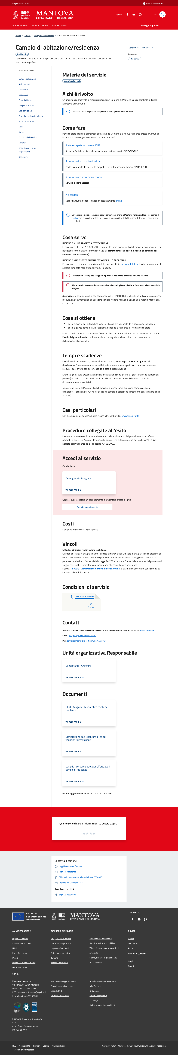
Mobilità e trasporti (59, 962)
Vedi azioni (146, 47)
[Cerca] (162, 14)
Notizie (131, 938)
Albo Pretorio (95, 986)
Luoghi (131, 961)
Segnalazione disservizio (61, 986)
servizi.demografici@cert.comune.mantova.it (86, 640)
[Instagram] (139, 14)
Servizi (27, 35)
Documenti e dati (19, 967)
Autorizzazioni (96, 962)
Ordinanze (94, 990)
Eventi (131, 966)
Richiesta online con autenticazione (83, 161)
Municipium (142, 1045)
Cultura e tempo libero (61, 943)
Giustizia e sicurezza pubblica (102, 943)
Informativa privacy (98, 995)
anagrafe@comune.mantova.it (82, 635)
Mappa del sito (58, 1045)
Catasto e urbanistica (60, 953)
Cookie (46, 1045)
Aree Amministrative (21, 943)
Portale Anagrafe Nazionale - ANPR (83, 145)
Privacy (36, 1045)
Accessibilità (24, 1045)
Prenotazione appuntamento (63, 981)
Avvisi (130, 948)
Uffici (14, 948)
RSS (14, 1045)
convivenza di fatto (129, 416)
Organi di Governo (20, 938)
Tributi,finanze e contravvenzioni (104, 948)
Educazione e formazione (101, 938)
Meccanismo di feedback (24, 1049)
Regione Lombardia (20, 3)
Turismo (54, 957)
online (119, 200)
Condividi (133, 47)
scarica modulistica (128, 264)
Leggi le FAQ (56, 990)
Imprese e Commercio (60, 948)
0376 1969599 (147, 630)
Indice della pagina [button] (26, 70)
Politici (15, 957)
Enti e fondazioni (19, 953)
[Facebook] (126, 14)
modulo (75, 217)
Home (18, 35)
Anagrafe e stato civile (44, 35)
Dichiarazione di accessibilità (102, 1005)
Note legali (94, 1000)
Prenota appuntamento (87, 507)
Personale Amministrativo (23, 962)
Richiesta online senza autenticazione (84, 177)
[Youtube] (132, 14)
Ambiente (94, 952)
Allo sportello (72, 195)
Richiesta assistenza (60, 995)
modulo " (96, 568)
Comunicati (133, 943)
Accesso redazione (157, 1045)
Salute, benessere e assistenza (103, 957)
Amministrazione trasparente (103, 981)
